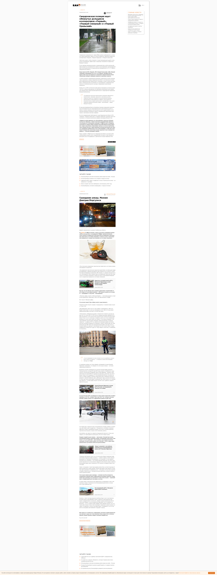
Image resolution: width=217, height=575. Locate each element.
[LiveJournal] (115, 142)
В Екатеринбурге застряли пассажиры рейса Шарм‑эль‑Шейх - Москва (98, 176)
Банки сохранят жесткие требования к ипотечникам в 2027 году (96, 183)
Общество (82, 139)
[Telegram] (111, 142)
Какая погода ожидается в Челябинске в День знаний (134, 29)
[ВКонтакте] (108, 142)
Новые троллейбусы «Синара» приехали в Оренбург (134, 32)
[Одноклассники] (110, 142)
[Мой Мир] (113, 142)
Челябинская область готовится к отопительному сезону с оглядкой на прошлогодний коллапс (135, 23)
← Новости (82, 191)
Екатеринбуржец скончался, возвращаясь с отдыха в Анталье (95, 185)
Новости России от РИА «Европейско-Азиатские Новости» (77, 5)
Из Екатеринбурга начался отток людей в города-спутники (95, 178)
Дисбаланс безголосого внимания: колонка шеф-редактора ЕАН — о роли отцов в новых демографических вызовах (135, 16)
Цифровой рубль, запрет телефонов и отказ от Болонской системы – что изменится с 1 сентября (98, 181)
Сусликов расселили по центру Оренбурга (135, 27)
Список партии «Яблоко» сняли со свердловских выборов (135, 20)
